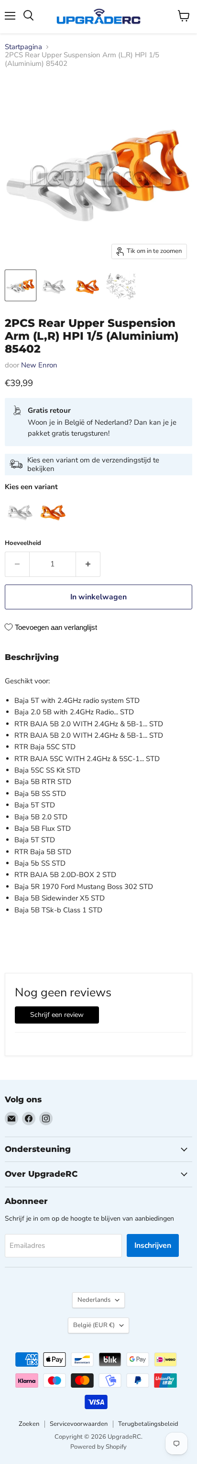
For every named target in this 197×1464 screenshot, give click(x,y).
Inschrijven (152, 1245)
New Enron (39, 365)
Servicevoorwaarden (79, 1424)
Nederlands (93, 1300)
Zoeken (29, 1424)
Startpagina (23, 47)
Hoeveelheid (23, 543)
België (94, 1325)
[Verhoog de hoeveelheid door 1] (88, 564)
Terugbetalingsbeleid (148, 1424)
